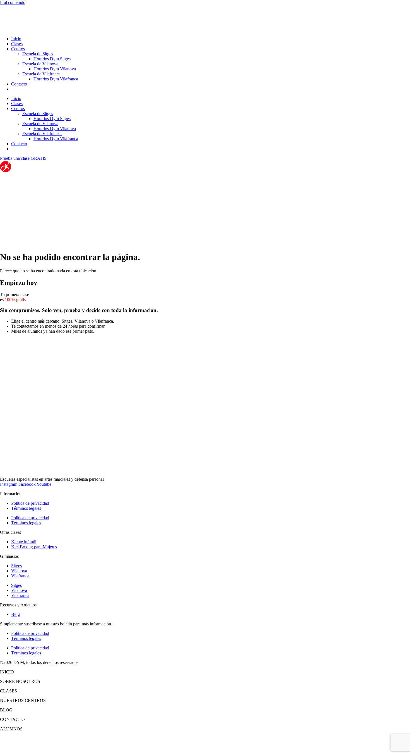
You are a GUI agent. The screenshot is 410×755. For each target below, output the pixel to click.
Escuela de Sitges (37, 53)
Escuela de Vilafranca (42, 74)
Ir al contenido (12, 2)
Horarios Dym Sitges (52, 58)
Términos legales (26, 508)
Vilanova (19, 570)
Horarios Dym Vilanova (54, 68)
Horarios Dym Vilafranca (55, 79)
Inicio (16, 38)
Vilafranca (20, 575)
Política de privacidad (30, 503)
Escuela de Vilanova (40, 63)
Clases (17, 43)
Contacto (19, 84)
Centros (18, 48)
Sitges (16, 565)
